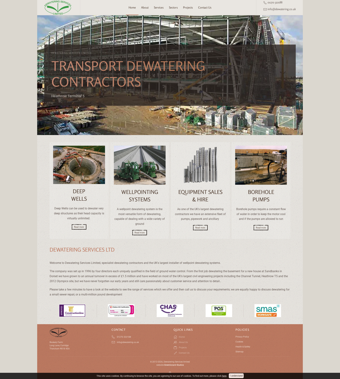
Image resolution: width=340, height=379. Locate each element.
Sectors (173, 7)
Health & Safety (243, 346)
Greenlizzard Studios (174, 365)
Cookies (239, 341)
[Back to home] (58, 7)
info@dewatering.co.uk (281, 9)
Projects (188, 7)
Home (132, 7)
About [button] (145, 7)
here (224, 376)
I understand (236, 375)
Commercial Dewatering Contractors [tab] (173, 132)
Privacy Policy (242, 337)
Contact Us (204, 7)
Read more (79, 227)
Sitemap (239, 351)
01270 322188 (274, 2)
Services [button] (159, 7)
